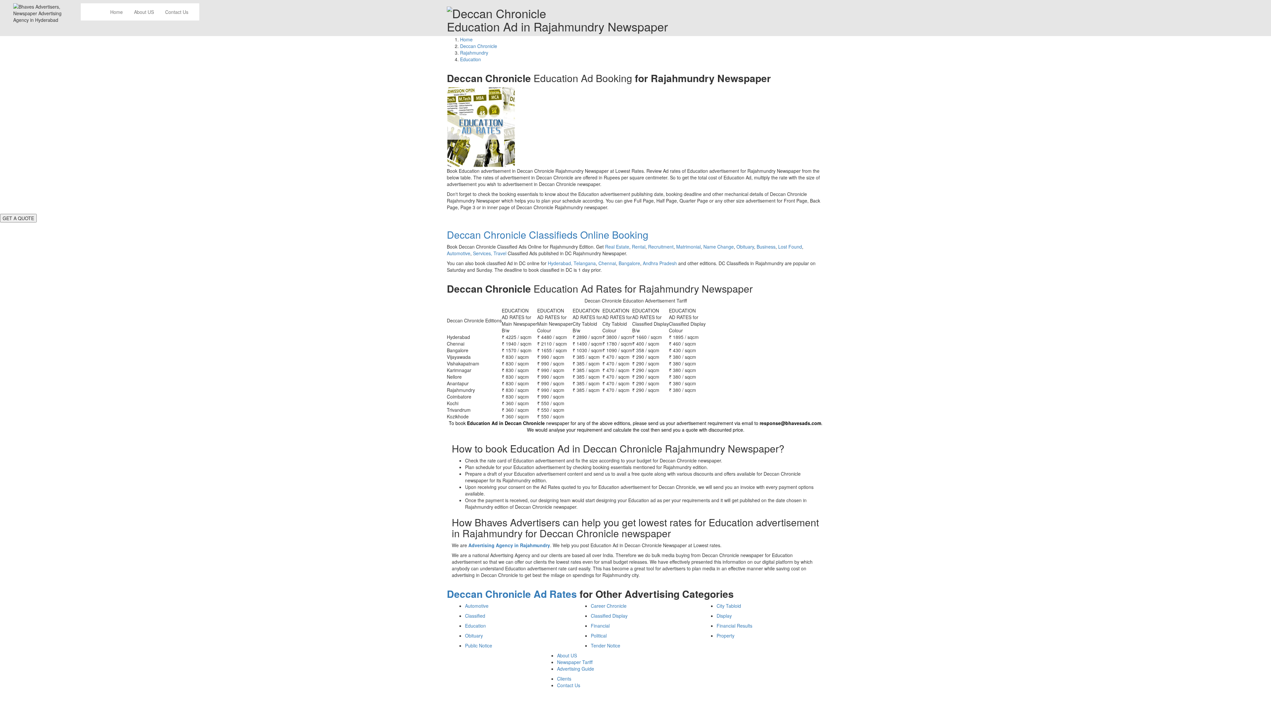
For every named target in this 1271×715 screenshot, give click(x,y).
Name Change (718, 246)
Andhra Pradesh (660, 263)
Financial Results (734, 625)
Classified (475, 615)
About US (144, 12)
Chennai (607, 263)
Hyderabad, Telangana (572, 263)
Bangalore (629, 263)
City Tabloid (729, 605)
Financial (600, 625)
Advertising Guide (575, 668)
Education (475, 625)
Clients (564, 678)
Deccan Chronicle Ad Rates (512, 594)
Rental (638, 246)
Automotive (458, 253)
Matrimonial (688, 246)
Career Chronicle (609, 605)
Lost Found (790, 246)
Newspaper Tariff (574, 662)
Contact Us (176, 12)
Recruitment (661, 246)
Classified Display (609, 615)
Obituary (745, 246)
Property (725, 635)
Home (116, 12)
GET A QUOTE (18, 218)
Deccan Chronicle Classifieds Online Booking (547, 234)
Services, (483, 253)
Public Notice (478, 645)
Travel (500, 253)
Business (766, 246)
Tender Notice (605, 645)
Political (599, 635)
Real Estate (617, 246)
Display (724, 615)
